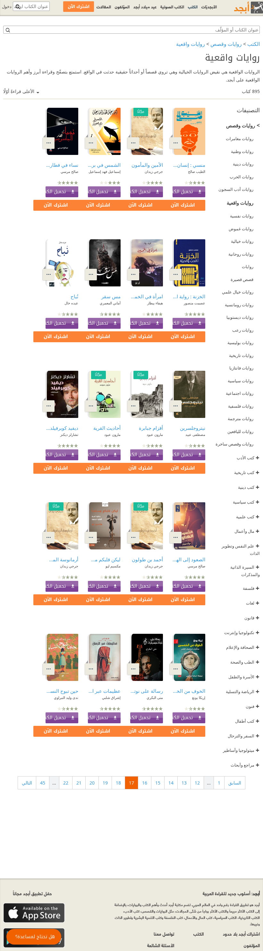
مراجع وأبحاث (245, 765)
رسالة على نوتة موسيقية (146, 691)
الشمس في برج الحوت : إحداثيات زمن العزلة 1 (104, 165)
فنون (252, 706)
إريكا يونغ (198, 697)
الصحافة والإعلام (242, 647)
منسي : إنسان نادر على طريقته (189, 165)
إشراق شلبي (111, 697)
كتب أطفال (247, 721)
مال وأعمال (246, 531)
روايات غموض (241, 229)
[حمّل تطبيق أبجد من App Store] (34, 913)
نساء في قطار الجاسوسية (62, 165)
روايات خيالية (242, 241)
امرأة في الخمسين (146, 296)
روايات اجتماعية (239, 393)
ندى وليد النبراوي (66, 697)
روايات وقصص (226, 43)
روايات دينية (243, 164)
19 (105, 783)
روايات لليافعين (240, 431)
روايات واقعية (190, 43)
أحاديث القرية (107, 428)
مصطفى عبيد (195, 434)
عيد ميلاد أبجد (145, 6)
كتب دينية (248, 487)
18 (118, 783)
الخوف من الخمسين (189, 691)
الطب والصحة (244, 662)
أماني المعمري (110, 303)
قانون (251, 618)
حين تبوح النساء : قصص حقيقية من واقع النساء (62, 691)
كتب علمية (247, 517)
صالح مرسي (69, 171)
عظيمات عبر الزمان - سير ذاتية (104, 691)
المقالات (104, 6)
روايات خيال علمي (237, 292)
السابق (234, 783)
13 (184, 783)
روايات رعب (242, 330)
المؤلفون (122, 6)
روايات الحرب (241, 177)
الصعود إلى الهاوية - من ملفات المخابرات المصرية (189, 559)
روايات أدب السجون (235, 189)
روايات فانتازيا (241, 368)
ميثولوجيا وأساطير (241, 750)
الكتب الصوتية (172, 6)
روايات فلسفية (240, 406)
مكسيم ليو (113, 566)
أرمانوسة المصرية (62, 559)
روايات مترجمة (240, 418)
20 (92, 783)
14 (171, 783)
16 (144, 783)
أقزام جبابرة (151, 428)
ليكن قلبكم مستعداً (104, 559)
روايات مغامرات (239, 138)
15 (157, 783)
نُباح (74, 296)
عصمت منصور (194, 303)
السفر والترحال (243, 736)
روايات (247, 266)
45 (42, 783)
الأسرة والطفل (243, 677)
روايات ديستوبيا (239, 317)
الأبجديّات (209, 6)
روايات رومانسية (239, 305)
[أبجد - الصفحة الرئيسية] (240, 7)
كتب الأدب (248, 458)
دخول (7, 6)
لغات (252, 603)
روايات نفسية (241, 216)
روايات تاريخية (241, 355)
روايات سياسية (240, 381)
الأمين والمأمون (147, 165)
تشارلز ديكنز (69, 434)
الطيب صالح (196, 171)
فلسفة (251, 588)
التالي (27, 783)
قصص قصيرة (242, 279)
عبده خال (71, 303)
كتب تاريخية (246, 472)
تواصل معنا (164, 934)
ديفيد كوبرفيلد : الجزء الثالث (62, 428)
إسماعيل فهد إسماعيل (105, 171)
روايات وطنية (242, 151)
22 (65, 783)
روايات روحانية (240, 254)
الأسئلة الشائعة (160, 945)
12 (197, 783)
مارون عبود (155, 434)
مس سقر (111, 296)
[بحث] (7, 30)
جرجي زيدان (154, 171)
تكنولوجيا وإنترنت (241, 632)
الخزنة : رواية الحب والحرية (189, 296)
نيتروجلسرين (192, 428)
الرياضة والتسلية (242, 691)
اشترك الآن (183, 205)
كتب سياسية (246, 502)
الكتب (253, 43)
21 (78, 783)
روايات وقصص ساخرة (234, 444)
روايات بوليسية (240, 342)
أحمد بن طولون (147, 559)
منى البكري (155, 697)
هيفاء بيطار (155, 303)
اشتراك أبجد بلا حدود (241, 934)
